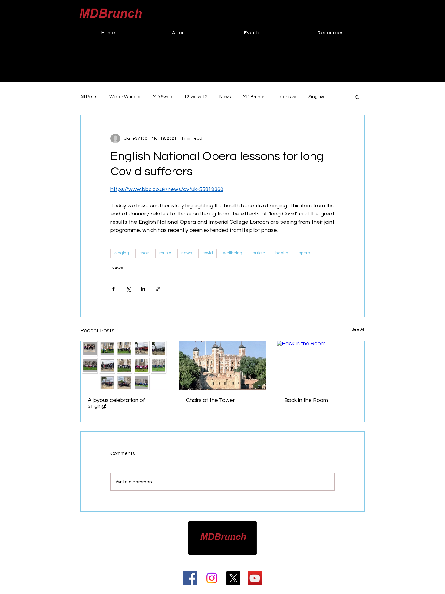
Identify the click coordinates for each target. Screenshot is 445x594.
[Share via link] (158, 289)
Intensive (287, 97)
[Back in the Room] (320, 365)
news (186, 253)
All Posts (88, 97)
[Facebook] (190, 578)
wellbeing (232, 253)
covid (207, 253)
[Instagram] (212, 578)
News (225, 97)
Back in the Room (306, 400)
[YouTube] (255, 578)
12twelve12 (195, 97)
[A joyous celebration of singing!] (124, 365)
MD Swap (162, 97)
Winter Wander (125, 97)
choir (144, 253)
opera (304, 253)
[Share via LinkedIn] (143, 289)
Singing (121, 253)
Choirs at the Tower (210, 400)
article (258, 253)
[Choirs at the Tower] (222, 365)
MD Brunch (254, 97)
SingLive (317, 97)
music (165, 253)
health (281, 253)
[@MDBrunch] (233, 578)
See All (358, 329)
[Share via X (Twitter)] (128, 289)
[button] (252, 32)
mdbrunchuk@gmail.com (231, 559)
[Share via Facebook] (113, 289)
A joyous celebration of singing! (116, 403)
